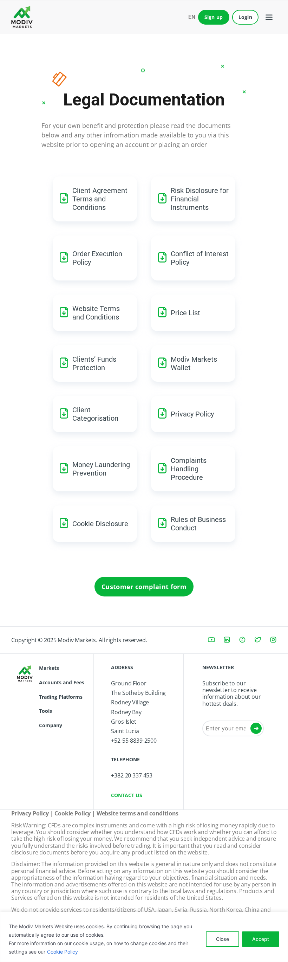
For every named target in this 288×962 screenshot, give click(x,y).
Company (50, 725)
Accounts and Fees (61, 682)
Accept (260, 939)
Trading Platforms (61, 696)
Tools (45, 711)
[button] (269, 17)
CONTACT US (126, 795)
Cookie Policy (62, 952)
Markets (49, 668)
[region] (144, 937)
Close (222, 939)
